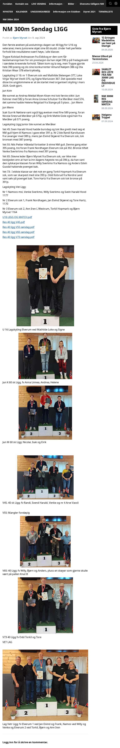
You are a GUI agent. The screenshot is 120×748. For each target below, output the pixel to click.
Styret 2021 (89, 11)
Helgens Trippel (107, 116)
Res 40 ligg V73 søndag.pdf (18, 237)
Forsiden (7, 3)
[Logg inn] (116, 3)
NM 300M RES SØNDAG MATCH (107, 100)
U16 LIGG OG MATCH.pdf (17, 217)
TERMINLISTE (106, 11)
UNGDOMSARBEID (40, 11)
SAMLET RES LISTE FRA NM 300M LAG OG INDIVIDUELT (108, 78)
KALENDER (21, 11)
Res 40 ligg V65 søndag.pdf (18, 232)
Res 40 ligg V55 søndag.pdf (18, 227)
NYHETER (8, 11)
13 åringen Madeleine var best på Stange (108, 42)
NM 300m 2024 (11, 19)
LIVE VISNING (38, 3)
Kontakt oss (21, 3)
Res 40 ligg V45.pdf (13, 222)
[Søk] (110, 3)
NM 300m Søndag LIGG (35, 29)
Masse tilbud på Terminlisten (102, 58)
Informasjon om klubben (66, 11)
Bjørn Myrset (20, 37)
